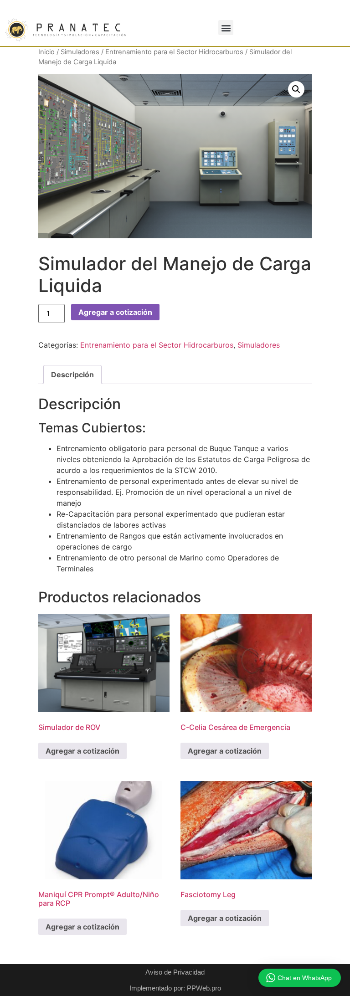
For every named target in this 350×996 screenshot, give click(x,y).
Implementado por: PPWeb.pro (175, 988)
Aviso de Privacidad (175, 972)
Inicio (46, 52)
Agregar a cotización (115, 312)
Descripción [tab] (72, 374)
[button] (225, 27)
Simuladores (80, 52)
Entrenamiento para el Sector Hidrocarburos (174, 52)
